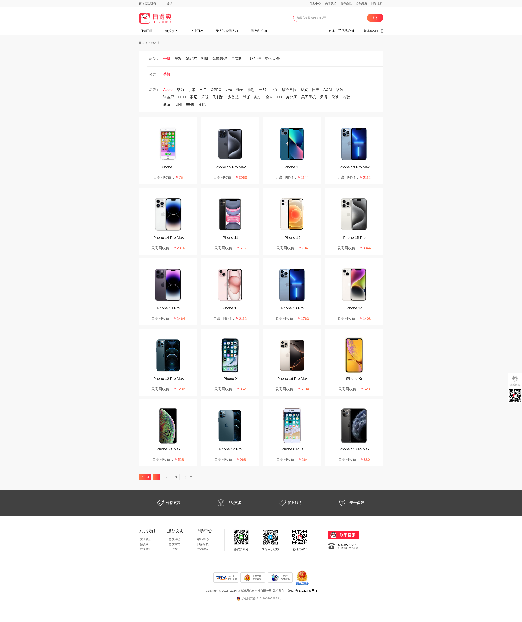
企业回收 (196, 31)
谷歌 (346, 97)
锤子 (239, 90)
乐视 (205, 97)
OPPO (216, 90)
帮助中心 (315, 3)
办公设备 (272, 58)
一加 (262, 90)
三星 (203, 90)
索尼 (193, 97)
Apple (168, 90)
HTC (182, 97)
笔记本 (191, 58)
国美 (315, 90)
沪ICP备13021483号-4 (302, 590)
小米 (191, 90)
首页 (141, 42)
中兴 (274, 90)
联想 (251, 90)
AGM (327, 90)
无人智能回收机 (227, 31)
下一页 (188, 477)
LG (279, 97)
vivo (229, 90)
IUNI (178, 104)
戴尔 (258, 97)
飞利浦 (218, 97)
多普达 (233, 97)
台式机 (236, 58)
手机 (166, 58)
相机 (204, 58)
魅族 (304, 90)
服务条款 (346, 3)
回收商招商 (259, 31)
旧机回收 (146, 31)
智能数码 (219, 58)
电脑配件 (253, 58)
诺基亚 (168, 97)
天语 (323, 97)
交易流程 (361, 3)
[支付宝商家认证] (225, 577)
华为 (180, 90)
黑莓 (166, 104)
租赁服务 (171, 31)
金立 (269, 97)
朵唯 (335, 97)
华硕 (339, 90)
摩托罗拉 (289, 90)
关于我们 (330, 3)
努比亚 (291, 97)
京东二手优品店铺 (341, 31)
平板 (178, 58)
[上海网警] (280, 577)
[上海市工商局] (253, 577)
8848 (190, 104)
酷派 (246, 97)
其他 (202, 104)
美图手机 (308, 97)
